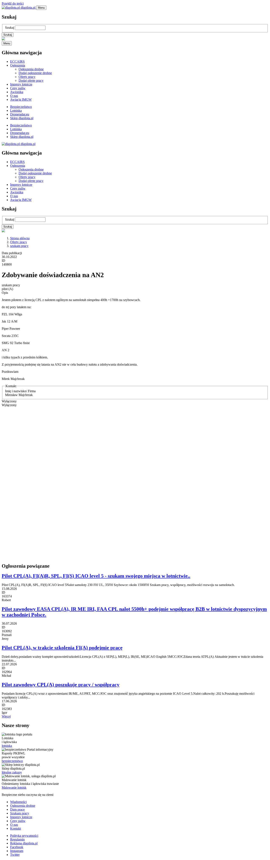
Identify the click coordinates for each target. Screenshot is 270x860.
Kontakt (15, 828)
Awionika (16, 92)
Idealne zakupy (12, 772)
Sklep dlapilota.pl (21, 118)
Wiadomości (18, 802)
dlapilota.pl (28, 7)
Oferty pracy (27, 77)
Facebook (16, 847)
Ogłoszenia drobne (31, 69)
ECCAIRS (17, 61)
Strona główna (20, 238)
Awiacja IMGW (21, 99)
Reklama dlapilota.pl (24, 843)
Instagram (16, 851)
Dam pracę (17, 809)
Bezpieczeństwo (21, 107)
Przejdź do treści (13, 3)
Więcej (6, 716)
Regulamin (17, 839)
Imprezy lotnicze (21, 84)
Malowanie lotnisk (14, 787)
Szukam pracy (19, 813)
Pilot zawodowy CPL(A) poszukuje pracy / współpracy (60, 684)
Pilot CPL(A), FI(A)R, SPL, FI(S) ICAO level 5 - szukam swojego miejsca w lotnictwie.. (96, 576)
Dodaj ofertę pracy (31, 80)
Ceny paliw (18, 88)
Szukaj (9, 27)
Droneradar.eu (19, 114)
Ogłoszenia (17, 65)
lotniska (7, 745)
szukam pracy (19, 246)
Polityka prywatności (24, 835)
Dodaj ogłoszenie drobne (35, 73)
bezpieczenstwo (12, 761)
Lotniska (16, 110)
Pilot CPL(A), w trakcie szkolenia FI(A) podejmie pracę (62, 647)
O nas (14, 96)
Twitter (15, 854)
